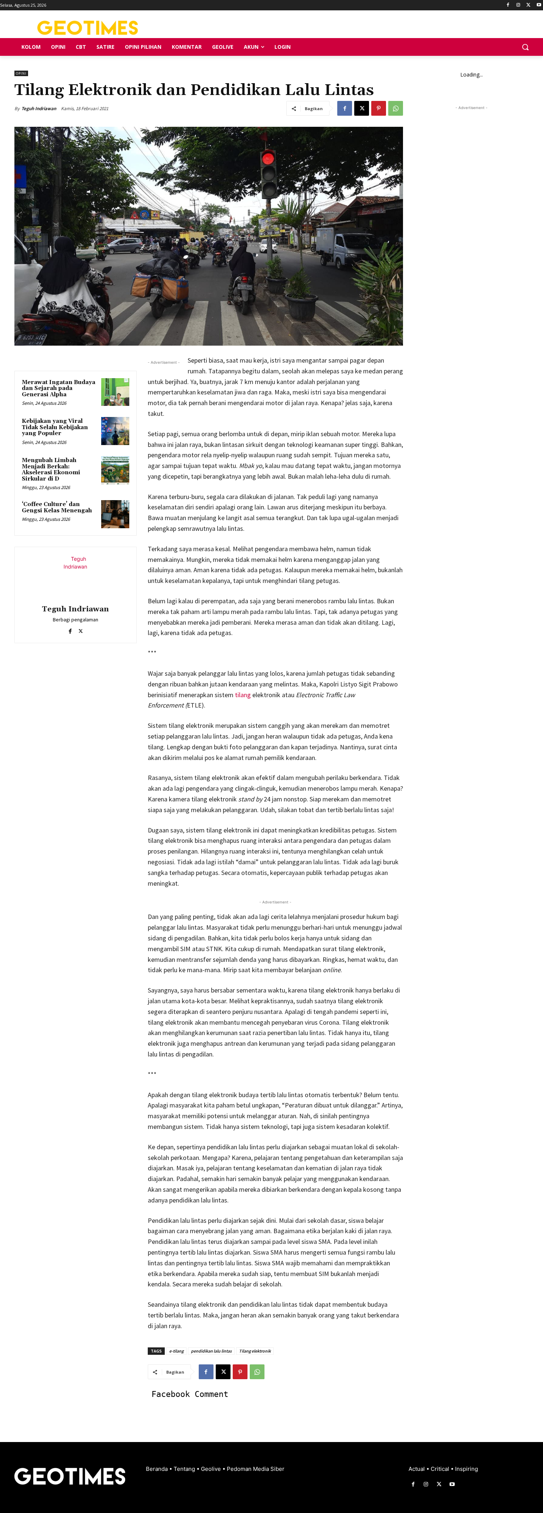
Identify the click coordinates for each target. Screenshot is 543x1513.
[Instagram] (518, 5)
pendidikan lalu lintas (211, 1351)
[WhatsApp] (395, 108)
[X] (528, 5)
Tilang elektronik (255, 1351)
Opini (21, 73)
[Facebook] (508, 5)
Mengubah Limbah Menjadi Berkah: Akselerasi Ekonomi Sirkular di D (51, 469)
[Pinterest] (378, 108)
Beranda (157, 1468)
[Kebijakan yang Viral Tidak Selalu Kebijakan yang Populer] (115, 431)
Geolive (211, 1468)
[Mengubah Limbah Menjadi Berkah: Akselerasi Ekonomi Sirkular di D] (115, 470)
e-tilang (176, 1351)
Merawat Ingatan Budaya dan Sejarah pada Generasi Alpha (58, 388)
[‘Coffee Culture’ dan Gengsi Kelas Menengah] (115, 514)
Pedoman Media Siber (255, 1468)
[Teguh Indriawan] (75, 577)
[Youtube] (539, 5)
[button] (525, 47)
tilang (242, 695)
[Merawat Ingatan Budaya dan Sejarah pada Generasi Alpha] (115, 392)
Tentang (185, 1468)
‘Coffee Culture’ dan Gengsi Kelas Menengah (57, 507)
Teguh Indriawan (38, 108)
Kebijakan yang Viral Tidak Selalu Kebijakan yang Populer (55, 427)
